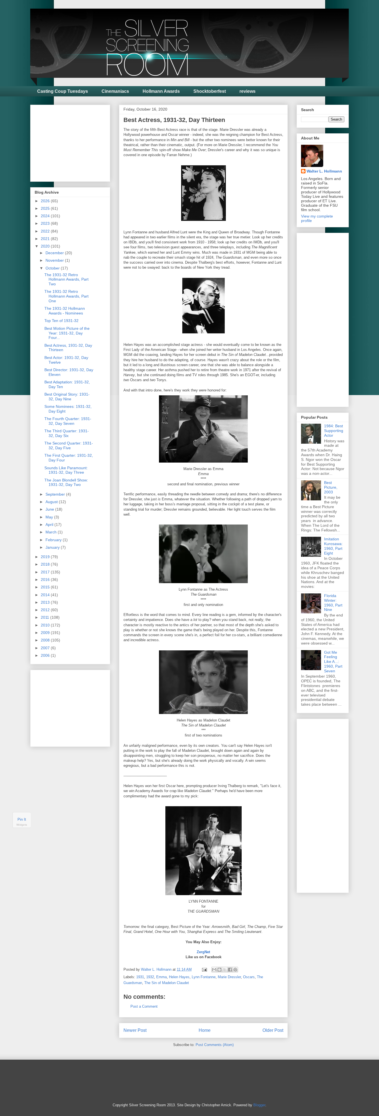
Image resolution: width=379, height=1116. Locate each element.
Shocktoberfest (209, 91)
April (50, 524)
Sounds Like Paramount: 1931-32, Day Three (66, 470)
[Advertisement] (76, 141)
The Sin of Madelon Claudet (166, 983)
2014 (46, 595)
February (54, 540)
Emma (161, 977)
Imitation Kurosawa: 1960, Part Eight (333, 546)
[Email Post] (204, 969)
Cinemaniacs (115, 91)
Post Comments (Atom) (215, 1045)
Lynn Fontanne (204, 977)
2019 (46, 557)
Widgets (21, 825)
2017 (46, 572)
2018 (46, 564)
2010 (46, 625)
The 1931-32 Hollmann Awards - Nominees (64, 310)
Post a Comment (144, 1006)
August (52, 502)
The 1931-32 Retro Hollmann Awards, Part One (66, 296)
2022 (46, 231)
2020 (46, 246)
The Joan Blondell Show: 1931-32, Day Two (66, 482)
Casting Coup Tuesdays (62, 91)
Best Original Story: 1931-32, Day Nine (67, 396)
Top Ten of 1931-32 (61, 320)
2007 (46, 648)
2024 (46, 216)
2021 (46, 238)
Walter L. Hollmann (324, 171)
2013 (46, 602)
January (53, 547)
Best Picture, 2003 (330, 487)
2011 (45, 617)
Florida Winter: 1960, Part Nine (333, 602)
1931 (140, 977)
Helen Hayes (179, 977)
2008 (46, 640)
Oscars (249, 977)
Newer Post (134, 1030)
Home (205, 1030)
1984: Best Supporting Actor (333, 431)
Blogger (259, 1105)
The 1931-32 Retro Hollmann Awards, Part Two (66, 279)
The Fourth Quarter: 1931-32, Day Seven (67, 421)
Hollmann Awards (161, 91)
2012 (46, 610)
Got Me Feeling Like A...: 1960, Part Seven (333, 661)
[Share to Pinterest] (235, 969)
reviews (247, 91)
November (55, 260)
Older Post (272, 1030)
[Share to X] (225, 969)
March (52, 532)
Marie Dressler (229, 977)
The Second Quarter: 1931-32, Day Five (68, 445)
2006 (46, 655)
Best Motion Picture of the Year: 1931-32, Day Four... (67, 333)
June (50, 509)
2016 (46, 579)
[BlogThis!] (219, 969)
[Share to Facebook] (230, 969)
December (55, 253)
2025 (46, 208)
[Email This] (214, 969)
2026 (46, 201)
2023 (46, 223)
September (56, 494)
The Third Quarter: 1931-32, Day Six (66, 433)
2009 (46, 632)
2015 (46, 587)
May (50, 517)
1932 (150, 977)
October (53, 268)
